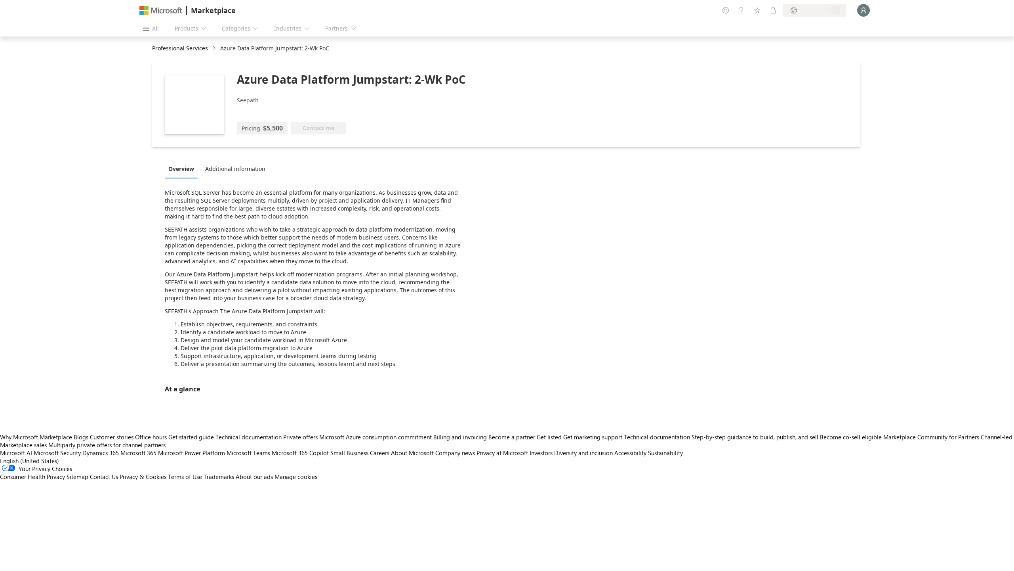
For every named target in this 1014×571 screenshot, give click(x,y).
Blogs (81, 437)
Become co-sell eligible (851, 437)
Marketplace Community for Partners (931, 437)
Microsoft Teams (248, 453)
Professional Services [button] (180, 48)
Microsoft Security (57, 453)
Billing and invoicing (460, 437)
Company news (455, 453)
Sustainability (665, 453)
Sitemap (77, 477)
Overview (181, 168)
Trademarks (219, 477)
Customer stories (111, 437)
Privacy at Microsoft (502, 453)
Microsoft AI (16, 453)
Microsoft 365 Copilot (300, 453)
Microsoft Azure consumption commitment (376, 437)
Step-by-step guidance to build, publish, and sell (755, 437)
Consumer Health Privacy (32, 477)
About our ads (254, 477)
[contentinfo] (215, 49)
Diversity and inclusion (583, 453)
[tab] (183, 168)
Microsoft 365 (138, 453)
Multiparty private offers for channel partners (107, 445)
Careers (379, 453)
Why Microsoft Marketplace (36, 437)
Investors (541, 453)
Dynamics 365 (100, 453)
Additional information (235, 168)
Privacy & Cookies (143, 477)
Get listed (549, 437)
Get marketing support (592, 437)
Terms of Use (185, 477)
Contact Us (104, 477)
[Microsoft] (160, 10)
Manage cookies (295, 477)
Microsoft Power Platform (191, 453)
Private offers (300, 437)
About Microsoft (412, 453)
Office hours (151, 437)
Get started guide (191, 437)
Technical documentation (248, 437)
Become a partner (511, 437)
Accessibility (630, 453)
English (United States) (29, 461)
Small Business (349, 453)
